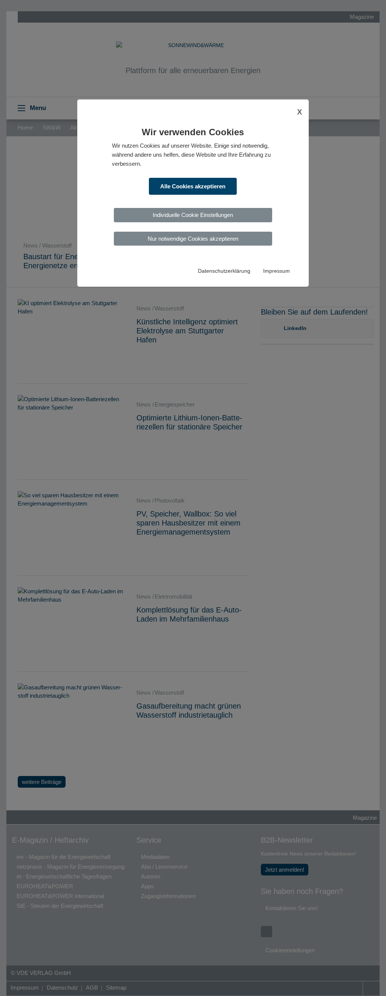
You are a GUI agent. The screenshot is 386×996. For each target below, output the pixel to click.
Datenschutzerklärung (224, 271)
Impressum (276, 271)
